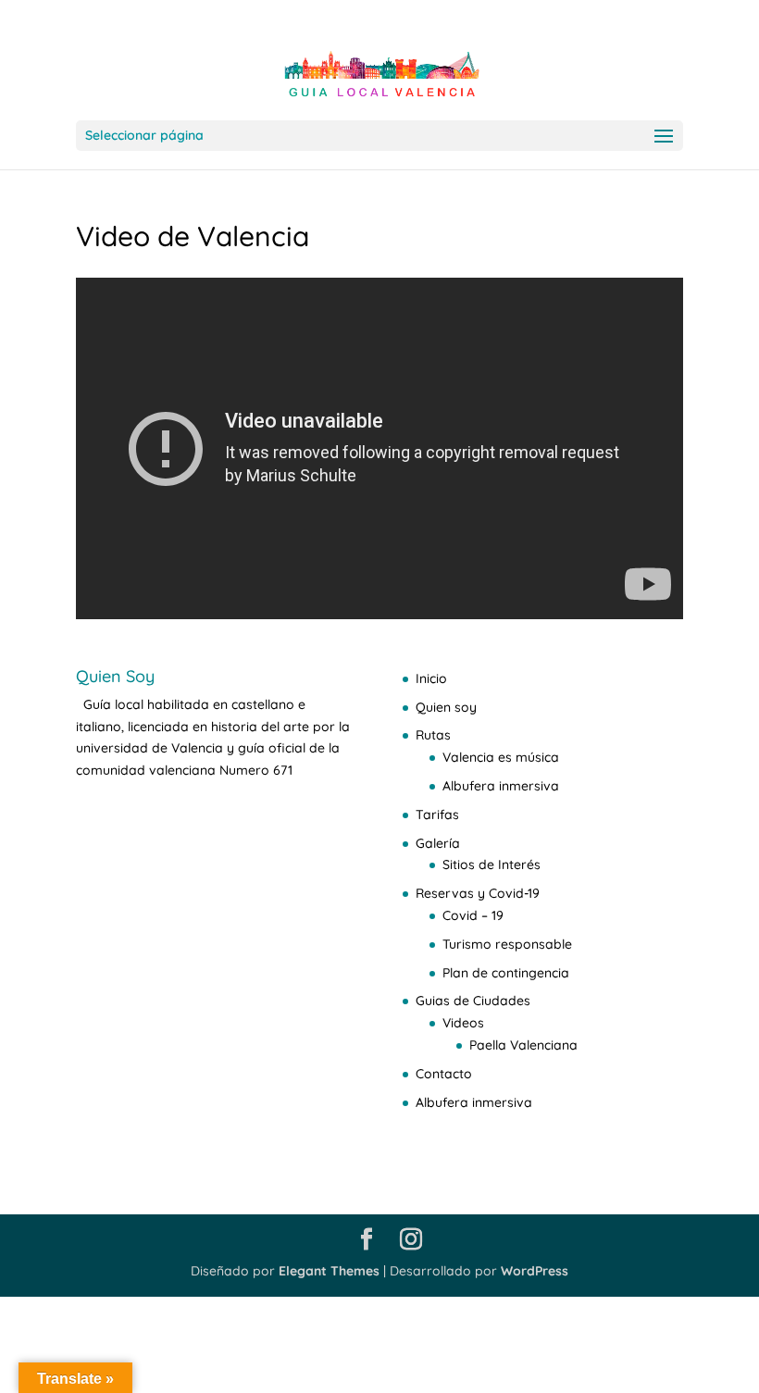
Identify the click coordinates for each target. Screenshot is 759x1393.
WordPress (534, 1270)
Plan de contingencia (505, 972)
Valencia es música (500, 757)
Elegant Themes (329, 1270)
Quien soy (446, 707)
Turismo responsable (507, 944)
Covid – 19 (473, 915)
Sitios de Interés (491, 864)
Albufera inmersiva (500, 785)
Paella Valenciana (523, 1045)
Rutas (433, 735)
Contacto (444, 1073)
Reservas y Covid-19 (478, 893)
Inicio (431, 678)
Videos (463, 1022)
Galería (438, 843)
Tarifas (437, 814)
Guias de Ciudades (473, 1000)
